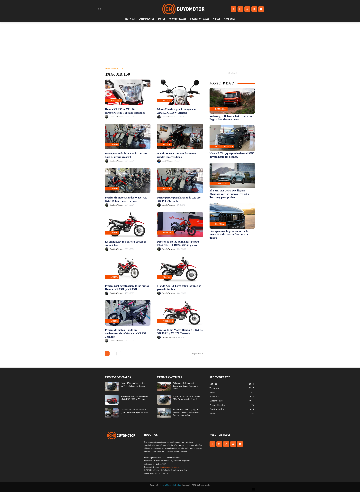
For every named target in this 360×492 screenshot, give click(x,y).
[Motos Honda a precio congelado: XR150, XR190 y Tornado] (180, 92)
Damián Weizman (116, 117)
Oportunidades (224, 146)
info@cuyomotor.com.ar (170, 467)
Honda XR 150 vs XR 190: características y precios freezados (125, 111)
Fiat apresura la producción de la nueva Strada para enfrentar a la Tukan (229, 234)
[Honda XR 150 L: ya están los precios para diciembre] (180, 268)
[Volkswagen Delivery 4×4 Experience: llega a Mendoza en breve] (232, 101)
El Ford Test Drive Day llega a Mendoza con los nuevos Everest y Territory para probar (229, 194)
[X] (254, 9)
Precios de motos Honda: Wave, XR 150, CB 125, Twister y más (126, 199)
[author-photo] (107, 117)
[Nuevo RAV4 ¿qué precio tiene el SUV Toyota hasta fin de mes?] (232, 138)
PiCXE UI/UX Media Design (170, 485)
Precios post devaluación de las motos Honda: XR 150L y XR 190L (127, 287)
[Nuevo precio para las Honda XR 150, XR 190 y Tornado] (180, 180)
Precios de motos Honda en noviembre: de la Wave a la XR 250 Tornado (125, 333)
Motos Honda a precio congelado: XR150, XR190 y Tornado (177, 111)
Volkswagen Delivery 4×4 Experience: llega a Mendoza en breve (232, 117)
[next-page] (118, 353)
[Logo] (183, 9)
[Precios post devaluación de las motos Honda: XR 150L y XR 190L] (127, 268)
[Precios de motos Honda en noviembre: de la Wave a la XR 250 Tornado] (127, 313)
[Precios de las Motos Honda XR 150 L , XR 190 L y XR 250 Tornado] (180, 313)
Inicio (107, 69)
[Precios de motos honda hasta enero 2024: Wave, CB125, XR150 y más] (180, 224)
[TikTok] (247, 9)
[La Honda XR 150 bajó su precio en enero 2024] (127, 224)
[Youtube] (261, 9)
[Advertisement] (180, 43)
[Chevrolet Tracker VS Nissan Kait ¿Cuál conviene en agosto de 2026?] (112, 413)
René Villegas (167, 161)
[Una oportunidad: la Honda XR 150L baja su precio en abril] (127, 136)
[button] (99, 9)
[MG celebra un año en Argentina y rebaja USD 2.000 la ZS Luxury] (112, 400)
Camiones (220, 109)
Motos (166, 100)
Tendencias (221, 183)
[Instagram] (240, 9)
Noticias (115, 100)
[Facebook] (233, 9)
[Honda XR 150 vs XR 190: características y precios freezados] (127, 92)
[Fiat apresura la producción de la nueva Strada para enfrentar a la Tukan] (232, 216)
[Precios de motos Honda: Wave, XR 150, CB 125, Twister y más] (127, 180)
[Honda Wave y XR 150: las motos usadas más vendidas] (180, 136)
